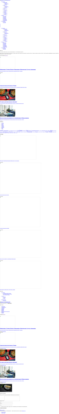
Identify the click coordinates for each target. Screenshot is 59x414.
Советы (6, 4)
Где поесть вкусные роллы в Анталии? (4, 228)
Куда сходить (6, 6)
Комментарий (2, 400)
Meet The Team (4, 412)
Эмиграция (3, 306)
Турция (5, 2)
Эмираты (4, 40)
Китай (4, 9)
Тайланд (3, 126)
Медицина (55, 130)
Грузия (4, 5)
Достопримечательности (35, 130)
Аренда (14, 130)
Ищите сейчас (9, 303)
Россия (4, 8)
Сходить (4, 297)
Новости (6, 10)
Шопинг (3, 312)
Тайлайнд (4, 12)
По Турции (4, 42)
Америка (4, 37)
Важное (20, 130)
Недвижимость (5, 131)
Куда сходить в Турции (6, 294)
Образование (11, 131)
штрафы (14, 132)
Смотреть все (6, 55)
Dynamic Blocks (4, 299)
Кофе (53, 130)
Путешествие (29, 131)
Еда (39, 130)
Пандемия (18, 131)
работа (10, 132)
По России (4, 17)
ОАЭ (2, 128)
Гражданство (24, 130)
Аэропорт (16, 130)
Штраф (3, 310)
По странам (3, 1)
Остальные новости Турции (7, 293)
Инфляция (49, 130)
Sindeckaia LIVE (2, 410)
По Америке (5, 45)
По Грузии (4, 43)
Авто (9, 130)
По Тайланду (5, 19)
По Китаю (4, 18)
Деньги (30, 130)
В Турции (4, 48)
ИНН (46, 130)
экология (3, 308)
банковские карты (2, 132)
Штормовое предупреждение (6, 311)
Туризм (46, 131)
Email (1, 403)
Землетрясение (44, 130)
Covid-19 (1, 130)
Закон (41, 130)
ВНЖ (18, 130)
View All (4, 314)
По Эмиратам (5, 20)
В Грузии (4, 22)
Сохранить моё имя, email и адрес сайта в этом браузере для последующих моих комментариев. (14, 406)
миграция (8, 132)
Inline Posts (4, 300)
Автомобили (11, 130)
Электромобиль (4, 307)
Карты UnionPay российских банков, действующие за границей (7, 289)
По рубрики (3, 292)
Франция (3, 127)
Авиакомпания (6, 130)
